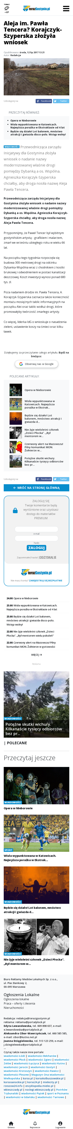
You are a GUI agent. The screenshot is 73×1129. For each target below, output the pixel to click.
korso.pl (28, 1078)
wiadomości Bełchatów (42, 1056)
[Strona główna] (11, 1123)
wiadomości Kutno (53, 1063)
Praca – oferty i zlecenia (19, 1003)
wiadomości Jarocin (16, 1067)
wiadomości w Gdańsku (20, 1097)
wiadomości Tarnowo (51, 1097)
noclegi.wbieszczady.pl (39, 1089)
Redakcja (15, 55)
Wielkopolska (12, 1078)
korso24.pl (33, 1082)
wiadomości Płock (15, 1059)
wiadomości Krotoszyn (18, 1071)
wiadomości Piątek (32, 1093)
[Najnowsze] (35, 1123)
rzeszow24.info (13, 1086)
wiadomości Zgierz (40, 1059)
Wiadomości (11, 146)
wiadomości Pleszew (16, 1074)
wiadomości (57, 1074)
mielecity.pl (50, 1082)
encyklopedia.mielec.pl (39, 1086)
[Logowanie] (60, 1123)
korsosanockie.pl (14, 1082)
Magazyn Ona (40, 1074)
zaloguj (36, 547)
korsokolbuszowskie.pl (49, 1078)
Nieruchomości (14, 1008)
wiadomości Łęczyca (26, 1063)
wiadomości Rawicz (47, 1071)
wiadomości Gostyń (43, 1067)
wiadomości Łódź (14, 1056)
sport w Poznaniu (58, 1093)
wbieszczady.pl (13, 1089)
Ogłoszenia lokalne (16, 999)
